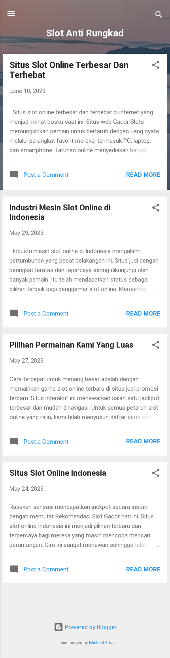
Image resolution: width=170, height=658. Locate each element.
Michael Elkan (102, 642)
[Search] (159, 16)
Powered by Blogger (90, 627)
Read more (143, 174)
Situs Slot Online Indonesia (57, 473)
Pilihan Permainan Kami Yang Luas (71, 345)
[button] (156, 66)
